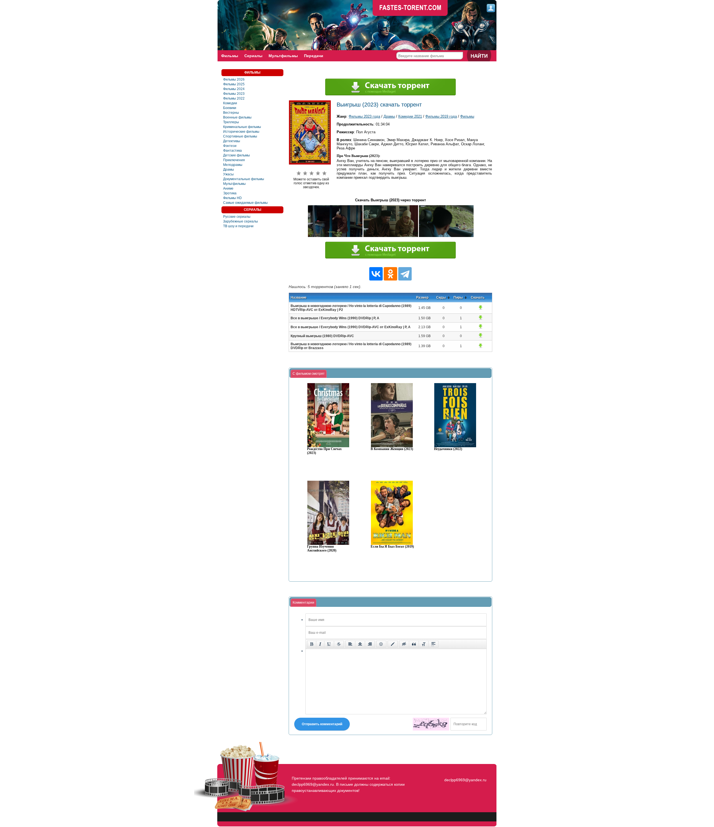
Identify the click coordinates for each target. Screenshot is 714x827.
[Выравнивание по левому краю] (350, 644)
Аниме (228, 188)
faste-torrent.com (410, 8)
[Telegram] (405, 273)
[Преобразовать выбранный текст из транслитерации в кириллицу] (424, 644)
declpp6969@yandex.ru (465, 780)
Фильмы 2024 (234, 89)
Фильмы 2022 (234, 98)
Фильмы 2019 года (441, 116)
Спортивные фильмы (240, 136)
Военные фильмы (237, 117)
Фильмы (229, 56)
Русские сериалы (236, 217)
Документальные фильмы (243, 179)
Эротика (230, 193)
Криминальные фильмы (242, 127)
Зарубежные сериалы (240, 221)
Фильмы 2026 (234, 79)
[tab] (309, 374)
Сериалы (253, 56)
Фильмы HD (232, 198)
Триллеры (231, 122)
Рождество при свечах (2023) (324, 451)
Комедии (230, 103)
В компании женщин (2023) (392, 449)
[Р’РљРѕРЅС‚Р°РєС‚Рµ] (376, 273)
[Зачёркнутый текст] (339, 644)
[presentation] (308, 374)
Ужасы (228, 174)
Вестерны (231, 113)
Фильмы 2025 (234, 84)
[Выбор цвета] (393, 644)
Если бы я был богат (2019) (392, 546)
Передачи (313, 56)
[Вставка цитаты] (414, 644)
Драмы (228, 169)
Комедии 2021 (410, 116)
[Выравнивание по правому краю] (370, 644)
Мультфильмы (283, 56)
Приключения (234, 160)
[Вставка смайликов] (381, 644)
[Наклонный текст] (320, 644)
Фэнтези (230, 146)
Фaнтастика (232, 151)
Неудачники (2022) (448, 449)
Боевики (229, 108)
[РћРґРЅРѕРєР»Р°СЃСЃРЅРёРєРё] (390, 273)
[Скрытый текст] (404, 644)
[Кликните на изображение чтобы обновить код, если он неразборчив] (431, 724)
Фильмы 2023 (234, 94)
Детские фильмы (236, 155)
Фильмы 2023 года (364, 116)
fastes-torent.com (464, 770)
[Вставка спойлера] (433, 644)
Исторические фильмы (241, 132)
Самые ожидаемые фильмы (245, 203)
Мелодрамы (232, 165)
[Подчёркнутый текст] (329, 644)
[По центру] (360, 644)
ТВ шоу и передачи (238, 226)
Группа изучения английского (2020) (321, 548)
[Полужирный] (311, 644)
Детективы (231, 141)
